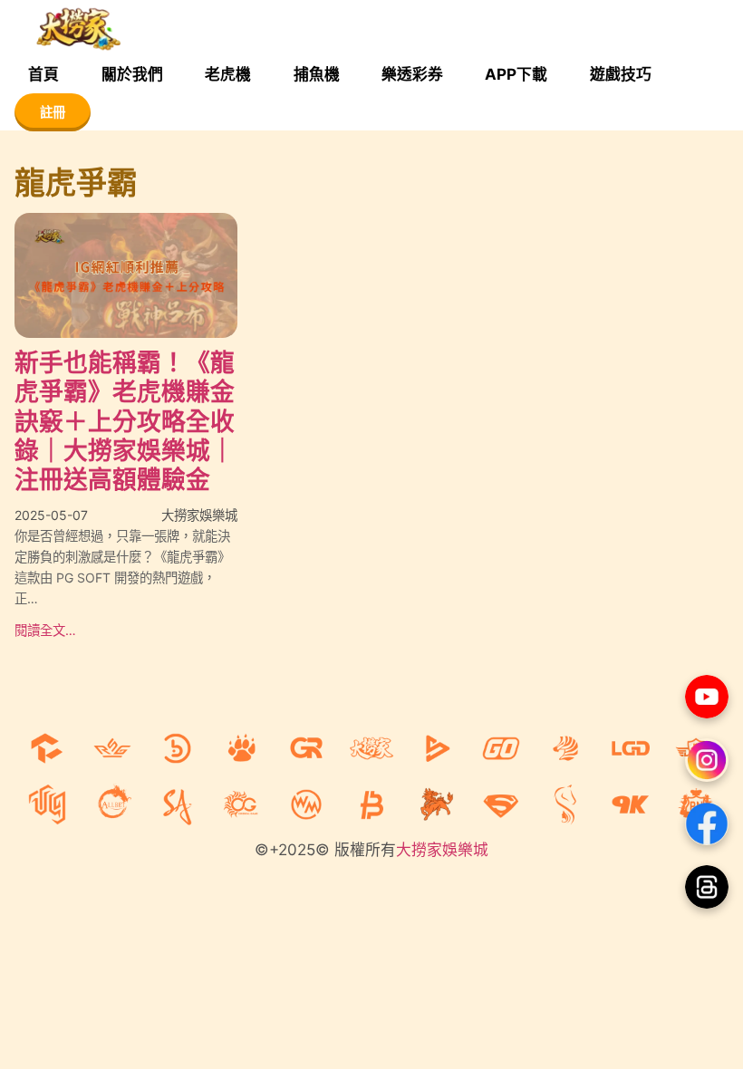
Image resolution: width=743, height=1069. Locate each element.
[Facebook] (707, 823)
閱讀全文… (45, 630)
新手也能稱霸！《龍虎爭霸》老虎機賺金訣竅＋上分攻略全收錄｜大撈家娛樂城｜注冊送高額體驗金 (124, 421)
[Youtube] (707, 696)
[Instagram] (707, 760)
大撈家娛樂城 (442, 850)
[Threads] (707, 887)
